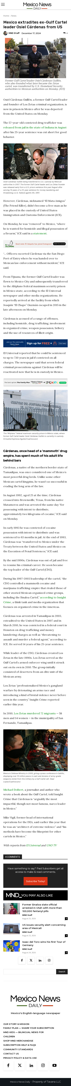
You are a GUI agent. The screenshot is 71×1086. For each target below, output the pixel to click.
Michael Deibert (13, 789)
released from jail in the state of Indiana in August (35, 127)
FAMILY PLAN (11, 1028)
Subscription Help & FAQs (19, 1045)
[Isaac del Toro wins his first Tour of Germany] (11, 946)
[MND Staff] (6, 33)
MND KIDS (9, 1032)
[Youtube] (54, 1066)
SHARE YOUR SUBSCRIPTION (37, 1028)
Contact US (11, 1053)
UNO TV (51, 845)
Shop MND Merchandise (18, 1040)
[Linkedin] (40, 960)
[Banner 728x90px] (35, 382)
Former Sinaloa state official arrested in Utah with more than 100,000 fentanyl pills (42, 908)
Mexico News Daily (20, 1081)
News (13, 15)
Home (6, 15)
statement (40, 233)
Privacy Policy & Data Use (20, 1058)
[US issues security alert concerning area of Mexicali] (11, 929)
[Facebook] (22, 960)
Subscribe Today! (35, 881)
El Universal (33, 845)
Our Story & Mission (16, 1024)
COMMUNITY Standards (18, 1049)
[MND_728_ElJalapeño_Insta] (35, 244)
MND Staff (14, 33)
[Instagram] (49, 960)
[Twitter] (31, 960)
